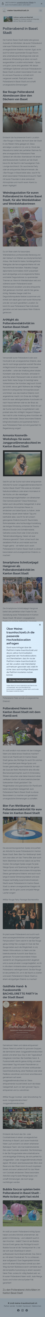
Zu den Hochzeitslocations (21, 680)
